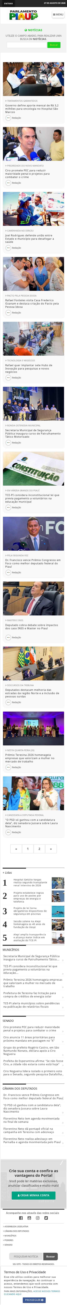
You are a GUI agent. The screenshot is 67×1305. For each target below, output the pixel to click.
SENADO (8, 1244)
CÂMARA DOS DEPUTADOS (16, 1231)
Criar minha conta (34, 1195)
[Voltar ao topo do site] (62, 717)
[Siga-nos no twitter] (46, 1218)
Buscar (54, 45)
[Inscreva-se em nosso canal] (29, 1218)
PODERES (8, 1240)
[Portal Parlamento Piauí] (24, 15)
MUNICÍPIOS (10, 1235)
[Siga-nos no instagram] (38, 1218)
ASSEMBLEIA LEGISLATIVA (16, 1226)
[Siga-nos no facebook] (21, 1218)
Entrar (8, 3)
